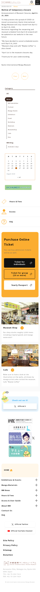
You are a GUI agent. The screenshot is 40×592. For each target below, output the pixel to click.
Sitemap (7, 550)
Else (9, 137)
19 (16, 166)
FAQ (3, 515)
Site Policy (8, 540)
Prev (15, 76)
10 (8, 163)
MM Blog (10, 143)
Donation (8, 554)
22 (28, 166)
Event (10, 118)
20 (20, 166)
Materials (11, 126)
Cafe (9, 133)
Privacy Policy (10, 545)
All (8, 93)
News (16, 6)
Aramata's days (13, 147)
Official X (21, 406)
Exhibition (11, 114)
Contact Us (7, 510)
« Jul (19, 177)
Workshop (11, 122)
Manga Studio (13, 111)
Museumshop (12, 129)
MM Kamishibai (13, 103)
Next (25, 76)
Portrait (10, 107)
